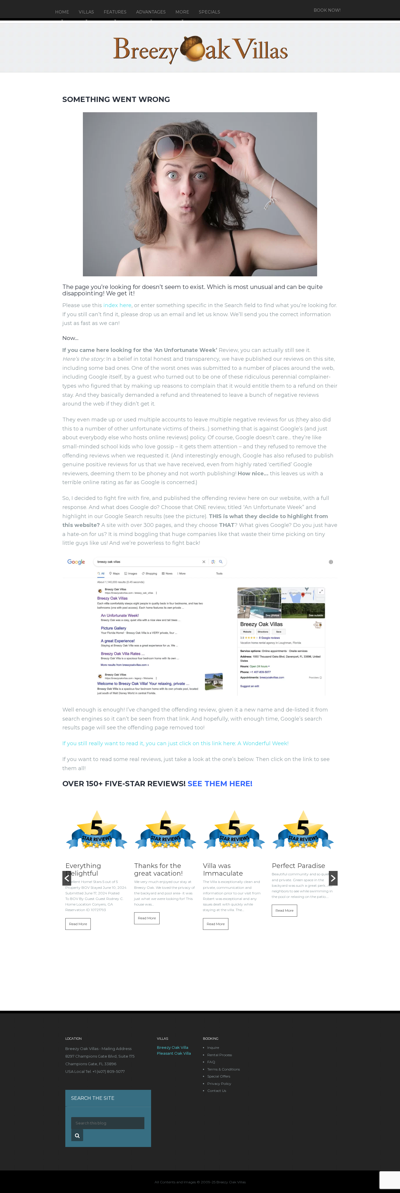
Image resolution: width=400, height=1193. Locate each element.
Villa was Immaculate (223, 869)
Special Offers (218, 1076)
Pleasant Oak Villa (174, 1053)
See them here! (220, 783)
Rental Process (219, 1055)
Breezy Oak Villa (172, 1047)
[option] (96, 875)
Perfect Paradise (298, 866)
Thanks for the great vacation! (158, 869)
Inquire (213, 1047)
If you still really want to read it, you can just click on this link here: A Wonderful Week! (175, 743)
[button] (66, 878)
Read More (78, 924)
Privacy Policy (219, 1083)
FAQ (211, 1062)
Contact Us (216, 1090)
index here (117, 305)
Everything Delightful (83, 869)
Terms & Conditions (223, 1069)
